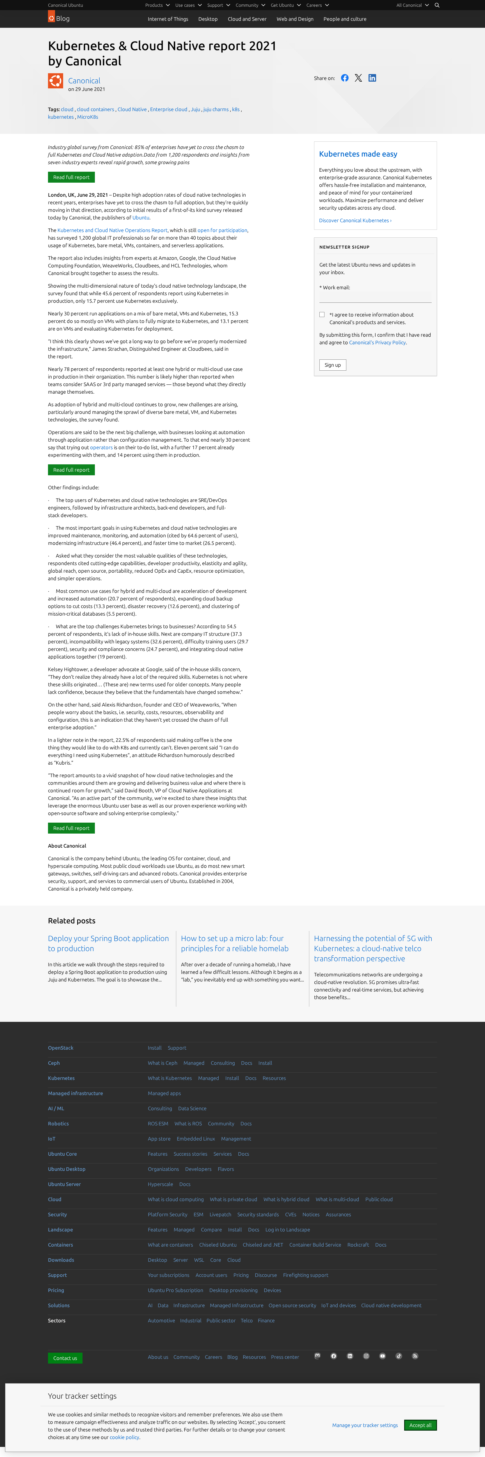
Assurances (338, 1214)
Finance (266, 1320)
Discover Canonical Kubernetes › (355, 220)
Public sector (221, 1320)
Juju (195, 109)
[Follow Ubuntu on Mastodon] (319, 1358)
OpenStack (61, 1047)
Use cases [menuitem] (185, 5)
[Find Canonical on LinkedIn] (352, 1358)
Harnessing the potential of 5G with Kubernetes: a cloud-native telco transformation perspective (373, 948)
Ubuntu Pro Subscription (175, 1290)
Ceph (54, 1063)
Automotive (161, 1320)
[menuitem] (413, 5)
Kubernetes (61, 1078)
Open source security (292, 1305)
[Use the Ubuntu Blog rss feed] (417, 1358)
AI (150, 1305)
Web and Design (295, 19)
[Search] (437, 5)
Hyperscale (160, 1184)
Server (180, 1260)
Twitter (358, 78)
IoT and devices (338, 1305)
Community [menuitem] (247, 5)
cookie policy (124, 1437)
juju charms (216, 109)
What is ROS (188, 1123)
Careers (213, 1357)
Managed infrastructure (75, 1093)
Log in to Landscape (288, 1229)
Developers (198, 1169)
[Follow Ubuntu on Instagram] (368, 1358)
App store (159, 1138)
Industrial (191, 1320)
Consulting (223, 1063)
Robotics (58, 1123)
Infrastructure (189, 1305)
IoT (51, 1138)
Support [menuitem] (215, 5)
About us (158, 1357)
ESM (198, 1214)
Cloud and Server (247, 19)
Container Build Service (315, 1244)
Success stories (190, 1154)
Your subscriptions (168, 1275)
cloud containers (95, 109)
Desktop (208, 19)
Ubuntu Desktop (67, 1169)
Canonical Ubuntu (65, 5)
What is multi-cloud (337, 1199)
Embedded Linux (196, 1138)
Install (155, 1047)
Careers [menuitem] (314, 5)
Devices (272, 1290)
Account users (211, 1275)
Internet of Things (168, 19)
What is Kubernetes (170, 1078)
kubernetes (61, 117)
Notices (311, 1214)
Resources (274, 1078)
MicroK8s (87, 117)
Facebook (345, 78)
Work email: (336, 287)
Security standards (258, 1214)
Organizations (163, 1169)
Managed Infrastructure (237, 1305)
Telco (247, 1320)
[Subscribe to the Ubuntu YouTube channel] (384, 1358)
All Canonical (409, 5)
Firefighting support (305, 1275)
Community (221, 1123)
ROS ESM (158, 1123)
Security (57, 1214)
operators (101, 447)
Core (215, 1260)
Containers (60, 1244)
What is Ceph (162, 1063)
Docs (246, 1063)
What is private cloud (233, 1199)
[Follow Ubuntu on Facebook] (335, 1358)
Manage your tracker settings (365, 1425)
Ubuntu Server (64, 1184)
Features (158, 1154)
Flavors (226, 1169)
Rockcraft (358, 1244)
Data (163, 1305)
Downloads (61, 1260)
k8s (236, 109)
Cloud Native (132, 109)
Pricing (241, 1275)
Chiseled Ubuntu (218, 1244)
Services (223, 1154)
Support (177, 1047)
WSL (199, 1260)
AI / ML (56, 1108)
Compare (211, 1229)
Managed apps (164, 1093)
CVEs (290, 1214)
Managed (194, 1063)
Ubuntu (140, 217)
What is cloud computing (176, 1199)
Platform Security (167, 1214)
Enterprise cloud (168, 109)
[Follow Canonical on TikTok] (400, 1358)
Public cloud (379, 1199)
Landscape (60, 1229)
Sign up (333, 365)
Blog (232, 1357)
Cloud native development (391, 1305)
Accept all (420, 1425)
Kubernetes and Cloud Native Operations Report (112, 230)
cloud (67, 109)
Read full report (71, 177)
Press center (285, 1357)
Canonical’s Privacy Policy (377, 342)
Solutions (59, 1305)
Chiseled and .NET (263, 1244)
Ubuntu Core (62, 1154)
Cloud (54, 1199)
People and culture (345, 19)
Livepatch (220, 1214)
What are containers (170, 1244)
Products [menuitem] (154, 5)
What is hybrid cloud (287, 1199)
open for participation (222, 230)
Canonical (84, 80)
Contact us (65, 1358)
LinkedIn (372, 78)
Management (236, 1138)
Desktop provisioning (233, 1290)
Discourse (266, 1275)
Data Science (192, 1108)
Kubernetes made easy (358, 154)
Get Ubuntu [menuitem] (282, 5)
